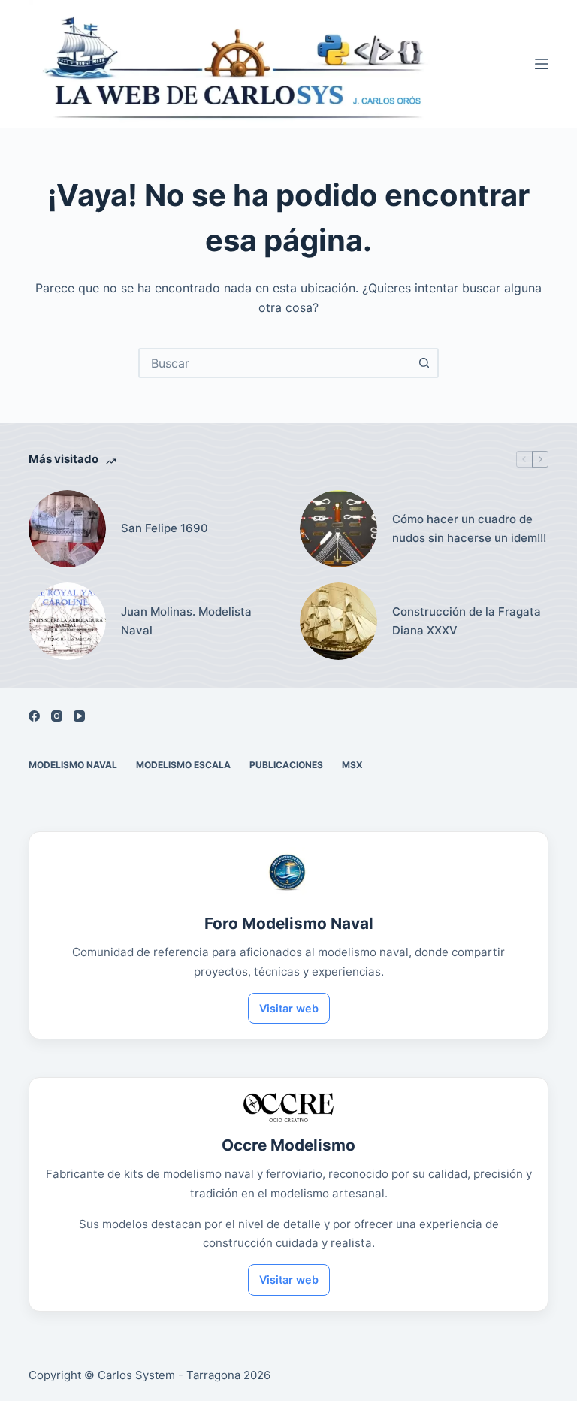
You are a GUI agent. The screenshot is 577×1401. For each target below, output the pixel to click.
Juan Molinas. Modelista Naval (186, 620)
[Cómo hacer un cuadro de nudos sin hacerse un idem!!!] (338, 528)
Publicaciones (286, 764)
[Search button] (423, 363)
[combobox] (275, 363)
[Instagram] (56, 716)
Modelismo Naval (73, 764)
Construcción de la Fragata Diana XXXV (466, 620)
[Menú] (541, 64)
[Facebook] (34, 716)
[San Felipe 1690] (67, 528)
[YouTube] (79, 716)
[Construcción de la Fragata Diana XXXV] (338, 621)
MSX (352, 764)
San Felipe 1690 (164, 528)
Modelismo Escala (183, 764)
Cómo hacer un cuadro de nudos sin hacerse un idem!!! (469, 528)
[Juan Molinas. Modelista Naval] (67, 621)
